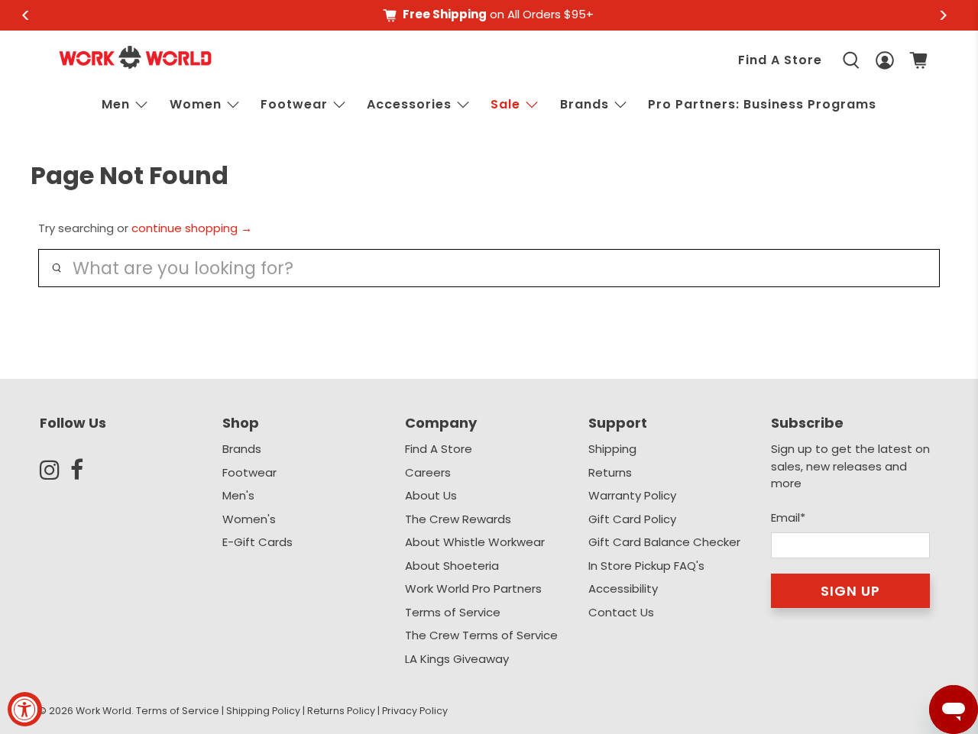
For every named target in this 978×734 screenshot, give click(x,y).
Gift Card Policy (632, 519)
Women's (249, 519)
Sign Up (850, 590)
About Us (431, 495)
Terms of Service (452, 612)
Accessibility (623, 588)
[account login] (885, 60)
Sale (505, 104)
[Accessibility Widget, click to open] (25, 709)
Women (196, 104)
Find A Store (780, 60)
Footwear (294, 104)
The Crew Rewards (458, 519)
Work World (103, 710)
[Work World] (135, 57)
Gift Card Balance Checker (664, 542)
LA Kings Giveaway (457, 659)
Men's (238, 495)
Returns (610, 472)
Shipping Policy (263, 710)
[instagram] (55, 469)
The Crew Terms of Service (481, 635)
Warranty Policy (632, 495)
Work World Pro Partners (473, 588)
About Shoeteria (452, 566)
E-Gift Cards (257, 542)
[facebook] (85, 469)
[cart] (918, 60)
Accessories (409, 104)
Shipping (612, 449)
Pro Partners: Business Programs (762, 104)
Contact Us (621, 612)
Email (788, 517)
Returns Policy (341, 710)
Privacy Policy (415, 710)
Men (116, 104)
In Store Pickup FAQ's (646, 566)
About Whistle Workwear (475, 542)
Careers (428, 472)
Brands (241, 449)
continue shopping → (191, 228)
